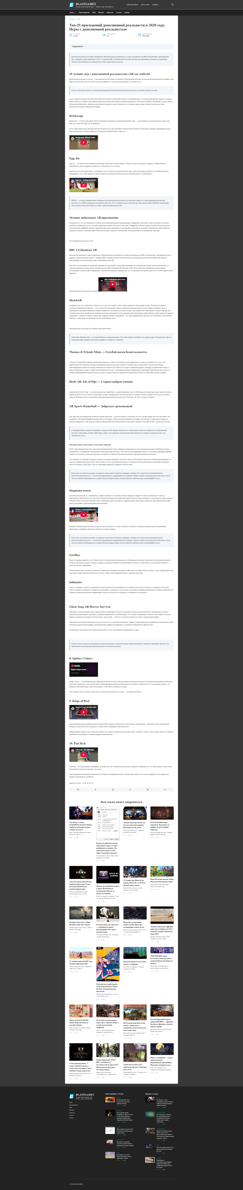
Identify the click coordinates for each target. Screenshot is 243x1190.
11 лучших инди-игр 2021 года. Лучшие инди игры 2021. (80, 962)
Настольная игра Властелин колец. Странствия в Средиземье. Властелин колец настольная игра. (134, 1026)
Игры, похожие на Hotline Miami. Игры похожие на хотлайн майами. (79, 1022)
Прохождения (84, 12)
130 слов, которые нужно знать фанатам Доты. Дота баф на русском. (165, 1149)
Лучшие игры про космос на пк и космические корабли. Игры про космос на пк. (134, 825)
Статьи (119, 12)
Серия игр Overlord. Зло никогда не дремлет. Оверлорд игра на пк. (135, 1067)
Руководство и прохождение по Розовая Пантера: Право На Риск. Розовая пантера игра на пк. (107, 987)
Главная (155, 4)
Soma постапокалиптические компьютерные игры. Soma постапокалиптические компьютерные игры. (80, 885)
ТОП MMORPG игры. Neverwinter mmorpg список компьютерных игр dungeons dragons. (161, 959)
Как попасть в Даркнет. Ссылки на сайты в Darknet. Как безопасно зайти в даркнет (125, 1143)
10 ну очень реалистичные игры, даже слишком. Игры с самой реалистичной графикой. (107, 1024)
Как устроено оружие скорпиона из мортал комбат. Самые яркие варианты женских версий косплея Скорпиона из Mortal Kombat (125, 1116)
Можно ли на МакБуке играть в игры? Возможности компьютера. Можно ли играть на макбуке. (108, 889)
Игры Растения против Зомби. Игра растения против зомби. (162, 880)
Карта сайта (145, 4)
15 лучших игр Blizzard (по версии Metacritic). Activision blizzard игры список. (134, 882)
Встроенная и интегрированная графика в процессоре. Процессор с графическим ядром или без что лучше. (164, 1163)
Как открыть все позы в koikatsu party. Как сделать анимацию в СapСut (124, 1156)
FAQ (93, 12)
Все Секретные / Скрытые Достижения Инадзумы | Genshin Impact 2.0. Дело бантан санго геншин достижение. (164, 1118)
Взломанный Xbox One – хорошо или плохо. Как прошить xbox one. (123, 1101)
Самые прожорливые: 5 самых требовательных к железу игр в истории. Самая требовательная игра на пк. (80, 1067)
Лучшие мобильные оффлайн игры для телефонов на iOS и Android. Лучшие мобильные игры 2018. (161, 930)
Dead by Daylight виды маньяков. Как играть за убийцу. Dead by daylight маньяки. (159, 826)
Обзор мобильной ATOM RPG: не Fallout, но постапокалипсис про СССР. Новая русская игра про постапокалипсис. (107, 1065)
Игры (72, 12)
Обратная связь (132, 4)
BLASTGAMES (86, 4)
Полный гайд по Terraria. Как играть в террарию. (134, 962)
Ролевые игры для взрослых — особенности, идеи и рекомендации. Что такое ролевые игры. (107, 928)
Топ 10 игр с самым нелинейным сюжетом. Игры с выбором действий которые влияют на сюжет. (81, 826)
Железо (101, 12)
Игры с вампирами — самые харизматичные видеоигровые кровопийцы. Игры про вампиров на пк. (161, 1061)
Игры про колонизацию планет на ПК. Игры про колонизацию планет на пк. (133, 924)
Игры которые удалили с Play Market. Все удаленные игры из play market (125, 1131)
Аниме (126, 12)
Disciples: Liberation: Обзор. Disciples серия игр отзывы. (79, 923)
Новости (110, 12)
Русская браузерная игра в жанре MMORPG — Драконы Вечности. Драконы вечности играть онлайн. (161, 1023)
